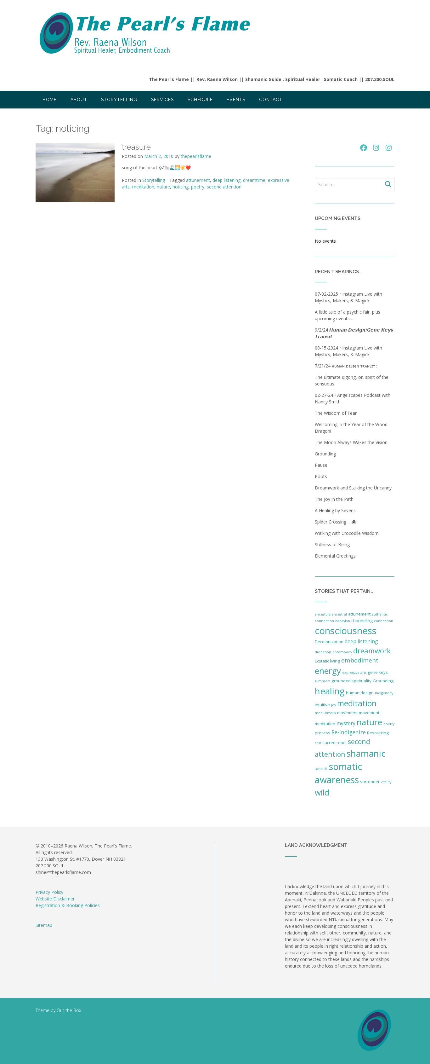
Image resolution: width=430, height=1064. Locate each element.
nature (163, 187)
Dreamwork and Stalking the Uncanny (353, 488)
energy (328, 670)
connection (383, 621)
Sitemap (44, 925)
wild (322, 792)
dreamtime (254, 180)
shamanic (366, 753)
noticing (181, 187)
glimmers (322, 681)
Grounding (325, 454)
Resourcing (378, 733)
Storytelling (119, 99)
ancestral (339, 614)
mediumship (325, 713)
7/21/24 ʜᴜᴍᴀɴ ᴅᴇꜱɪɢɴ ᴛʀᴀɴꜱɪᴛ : (346, 366)
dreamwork (372, 651)
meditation (143, 187)
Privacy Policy (49, 892)
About (79, 99)
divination (323, 652)
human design (360, 693)
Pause (321, 465)
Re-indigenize (348, 732)
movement (347, 712)
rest (318, 743)
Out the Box (69, 1010)
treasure (136, 147)
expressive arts (354, 672)
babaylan (342, 621)
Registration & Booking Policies (68, 905)
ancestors (323, 614)
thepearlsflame (196, 156)
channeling (362, 620)
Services (162, 99)
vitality (386, 782)
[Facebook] (363, 147)
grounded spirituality (351, 681)
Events (236, 99)
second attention (224, 187)
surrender (370, 781)
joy (333, 705)
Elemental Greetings (335, 556)
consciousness (345, 630)
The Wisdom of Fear (336, 413)
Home (49, 99)
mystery (346, 723)
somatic (321, 768)
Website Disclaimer (55, 899)
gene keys (378, 672)
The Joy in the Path (334, 499)
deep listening (226, 180)
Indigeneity (384, 693)
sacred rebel (334, 742)
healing (330, 691)
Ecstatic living (327, 661)
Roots (321, 476)
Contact (270, 99)
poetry (197, 187)
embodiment (359, 660)
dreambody (342, 652)
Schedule (200, 99)
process (322, 733)
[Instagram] (376, 147)
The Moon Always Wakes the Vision (351, 442)
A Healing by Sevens (335, 510)
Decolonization (329, 642)
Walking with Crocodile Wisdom (347, 533)
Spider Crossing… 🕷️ (335, 522)
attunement (198, 180)
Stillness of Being (332, 544)
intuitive (322, 705)
